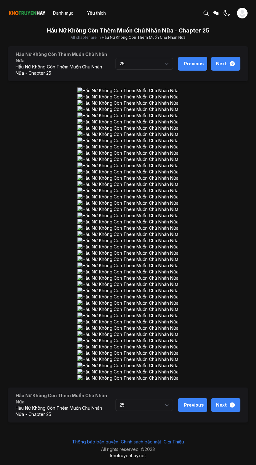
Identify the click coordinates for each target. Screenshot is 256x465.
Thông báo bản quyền (95, 441)
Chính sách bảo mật (141, 441)
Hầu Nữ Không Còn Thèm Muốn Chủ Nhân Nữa (143, 37)
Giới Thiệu (174, 441)
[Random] (216, 13)
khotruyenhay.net (128, 455)
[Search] (206, 13)
